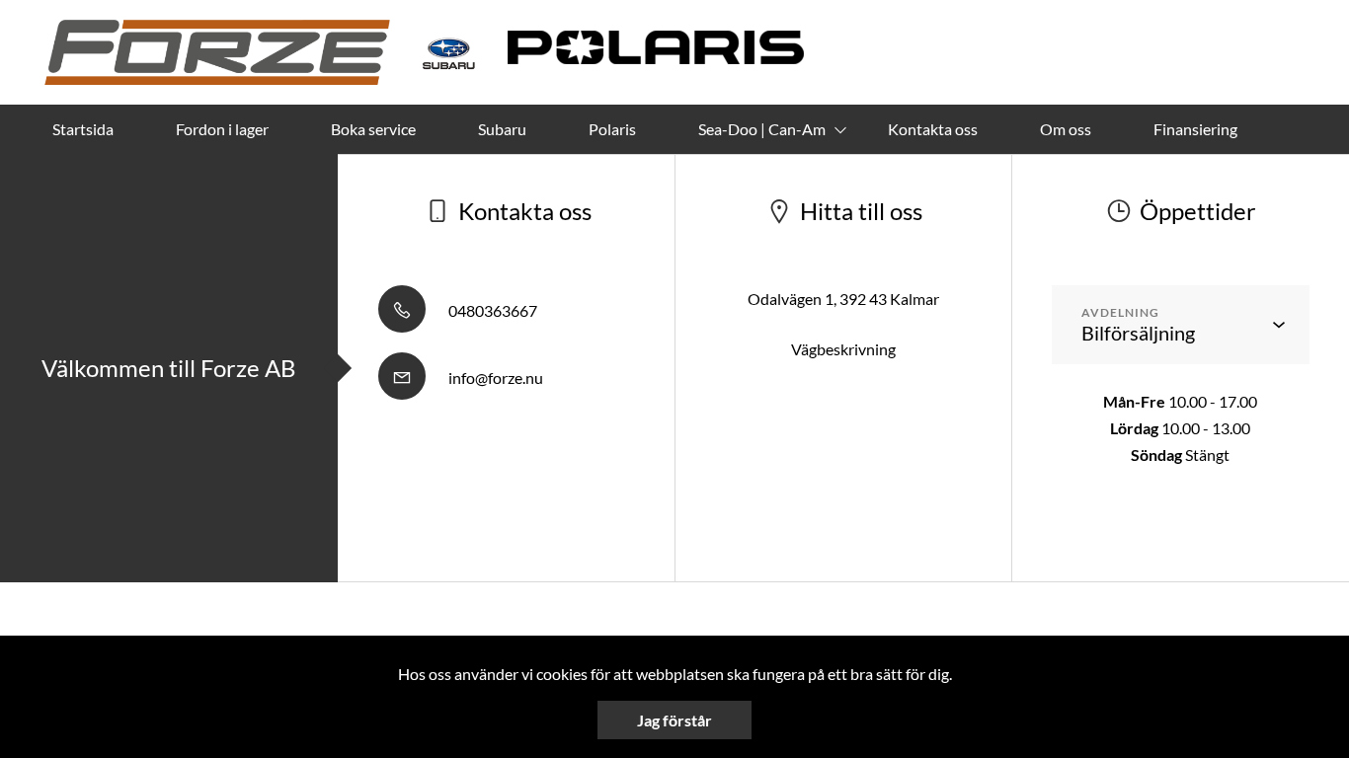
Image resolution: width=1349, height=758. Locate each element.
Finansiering (1195, 128)
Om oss (1065, 128)
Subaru (502, 128)
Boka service (373, 128)
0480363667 (491, 310)
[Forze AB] (217, 52)
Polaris (612, 128)
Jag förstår (674, 720)
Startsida (83, 128)
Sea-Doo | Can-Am (762, 128)
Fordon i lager (222, 128)
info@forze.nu (494, 377)
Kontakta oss (933, 128)
